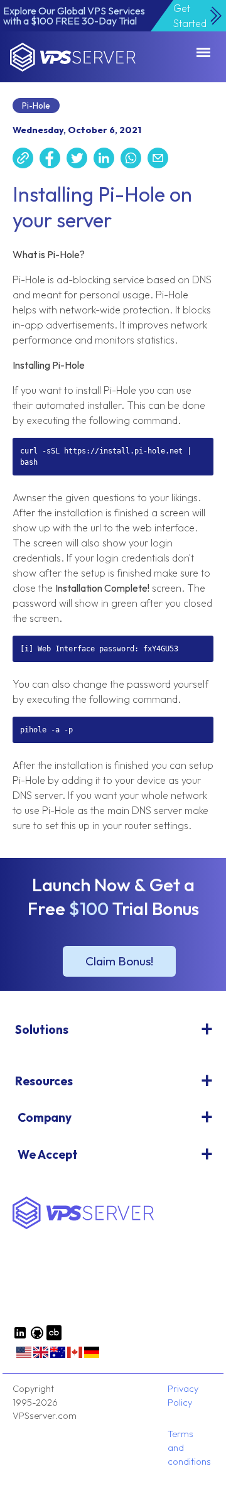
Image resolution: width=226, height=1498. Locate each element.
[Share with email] (161, 160)
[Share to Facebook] (53, 160)
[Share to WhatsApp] (134, 160)
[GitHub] (37, 1337)
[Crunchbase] (54, 1337)
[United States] (23, 1356)
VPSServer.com (73, 57)
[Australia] (57, 1356)
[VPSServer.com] (83, 1226)
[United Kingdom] (40, 1356)
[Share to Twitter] (80, 160)
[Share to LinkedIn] (107, 160)
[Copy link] (26, 160)
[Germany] (91, 1356)
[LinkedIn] (20, 1337)
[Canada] (74, 1356)
